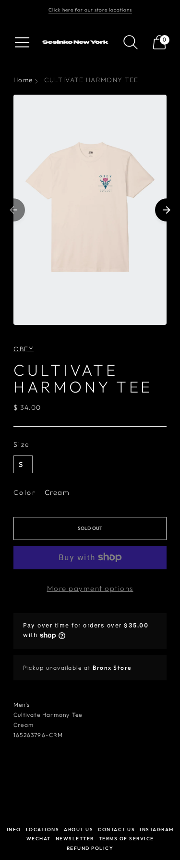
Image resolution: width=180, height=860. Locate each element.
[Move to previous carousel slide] (13, 209)
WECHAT (38, 838)
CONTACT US (116, 829)
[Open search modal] (130, 42)
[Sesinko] (76, 42)
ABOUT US (78, 829)
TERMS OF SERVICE (126, 838)
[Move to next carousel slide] (166, 209)
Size (21, 444)
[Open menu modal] (22, 42)
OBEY (23, 348)
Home (23, 79)
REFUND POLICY (90, 848)
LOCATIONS (43, 829)
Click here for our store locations (90, 10)
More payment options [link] (90, 588)
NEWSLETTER (75, 838)
